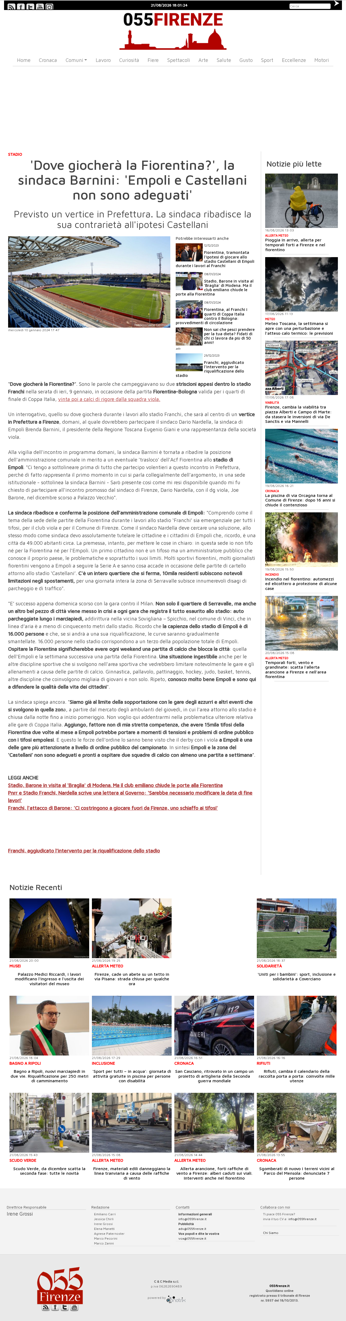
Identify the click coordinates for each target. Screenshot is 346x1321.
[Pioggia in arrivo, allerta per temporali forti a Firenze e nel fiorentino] (301, 201)
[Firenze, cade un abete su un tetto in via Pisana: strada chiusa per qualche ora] (132, 928)
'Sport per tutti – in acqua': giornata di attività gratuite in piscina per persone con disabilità (131, 1076)
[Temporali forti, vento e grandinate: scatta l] (301, 623)
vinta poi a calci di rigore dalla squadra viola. (109, 399)
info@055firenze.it (192, 1219)
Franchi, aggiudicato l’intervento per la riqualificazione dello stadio (84, 851)
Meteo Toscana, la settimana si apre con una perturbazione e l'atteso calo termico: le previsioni (299, 328)
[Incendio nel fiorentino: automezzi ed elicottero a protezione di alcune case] (301, 539)
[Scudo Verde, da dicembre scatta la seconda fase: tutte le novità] (49, 1123)
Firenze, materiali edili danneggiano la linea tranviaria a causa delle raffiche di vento (131, 1173)
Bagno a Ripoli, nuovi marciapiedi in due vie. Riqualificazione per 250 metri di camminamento (49, 1076)
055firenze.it (280, 1286)
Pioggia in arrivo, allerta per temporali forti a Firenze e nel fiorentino (295, 244)
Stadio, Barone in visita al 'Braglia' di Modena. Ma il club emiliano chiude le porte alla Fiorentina (115, 785)
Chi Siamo (270, 1233)
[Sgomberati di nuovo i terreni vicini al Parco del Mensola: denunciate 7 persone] (297, 1123)
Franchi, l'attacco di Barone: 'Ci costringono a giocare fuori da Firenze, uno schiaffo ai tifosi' (113, 808)
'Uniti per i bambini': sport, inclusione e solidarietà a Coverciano (297, 976)
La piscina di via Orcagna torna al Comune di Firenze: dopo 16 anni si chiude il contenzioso (300, 500)
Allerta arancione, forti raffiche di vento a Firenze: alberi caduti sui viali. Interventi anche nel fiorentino (214, 1173)
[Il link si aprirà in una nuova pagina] (176, 1298)
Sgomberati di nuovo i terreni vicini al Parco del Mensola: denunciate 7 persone (296, 1173)
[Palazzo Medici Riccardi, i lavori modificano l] (49, 928)
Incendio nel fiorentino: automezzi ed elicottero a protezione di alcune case (301, 583)
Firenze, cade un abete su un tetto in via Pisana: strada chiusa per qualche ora (131, 979)
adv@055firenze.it (192, 1229)
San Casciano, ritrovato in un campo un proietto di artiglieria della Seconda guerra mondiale (214, 1076)
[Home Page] (173, 30)
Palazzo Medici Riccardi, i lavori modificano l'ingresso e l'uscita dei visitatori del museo (49, 979)
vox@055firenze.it (192, 1238)
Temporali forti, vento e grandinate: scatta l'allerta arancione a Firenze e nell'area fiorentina (295, 669)
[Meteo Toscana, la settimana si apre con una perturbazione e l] (301, 284)
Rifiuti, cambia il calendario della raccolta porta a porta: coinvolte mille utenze (297, 1076)
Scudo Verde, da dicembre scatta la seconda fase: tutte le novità (49, 1171)
